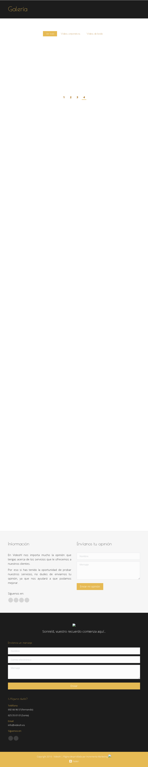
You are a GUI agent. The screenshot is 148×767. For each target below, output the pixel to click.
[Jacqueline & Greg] (97, 60)
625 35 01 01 (14, 715)
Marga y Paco (17, 82)
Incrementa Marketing (97, 756)
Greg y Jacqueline (82, 82)
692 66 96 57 (14, 709)
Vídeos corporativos (70, 33)
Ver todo (50, 33)
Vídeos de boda (95, 33)
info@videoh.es (16, 725)
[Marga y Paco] (35, 60)
